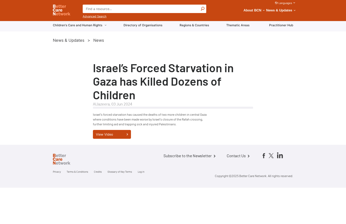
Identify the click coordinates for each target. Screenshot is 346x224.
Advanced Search (95, 16)
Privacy (57, 171)
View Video (104, 134)
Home (65, 160)
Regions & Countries (194, 25)
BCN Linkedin (280, 155)
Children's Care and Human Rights (77, 25)
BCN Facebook (264, 155)
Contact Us (236, 155)
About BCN (252, 10)
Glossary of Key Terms (120, 171)
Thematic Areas (237, 25)
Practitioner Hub (281, 25)
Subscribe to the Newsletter (188, 155)
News (98, 40)
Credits (98, 171)
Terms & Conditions (77, 171)
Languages (285, 3)
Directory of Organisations (143, 25)
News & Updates (279, 10)
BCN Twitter (271, 155)
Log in (141, 171)
